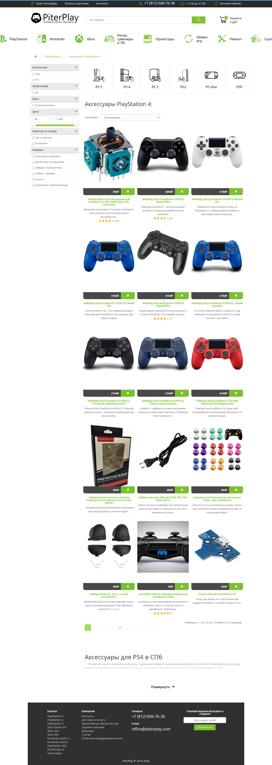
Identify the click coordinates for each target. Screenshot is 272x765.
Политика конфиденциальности (102, 738)
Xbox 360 (52, 734)
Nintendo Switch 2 (58, 738)
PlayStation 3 (55, 723)
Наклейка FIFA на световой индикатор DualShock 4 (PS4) (163, 595)
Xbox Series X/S (56, 727)
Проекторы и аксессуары (55, 751)
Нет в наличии (44, 137)
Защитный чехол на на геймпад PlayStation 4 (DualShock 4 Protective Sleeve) (108, 500)
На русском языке (45, 105)
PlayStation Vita (56, 745)
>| (149, 627)
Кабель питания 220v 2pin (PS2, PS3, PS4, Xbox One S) (163, 499)
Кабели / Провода (45, 173)
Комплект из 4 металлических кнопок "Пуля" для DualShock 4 (217, 499)
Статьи (86, 734)
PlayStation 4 (53, 56)
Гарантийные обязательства (100, 723)
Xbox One (53, 731)
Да (37, 92)
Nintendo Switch (57, 742)
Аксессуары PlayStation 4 (84, 56)
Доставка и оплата (93, 720)
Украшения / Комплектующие (52, 185)
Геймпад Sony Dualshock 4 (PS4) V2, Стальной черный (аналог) (109, 402)
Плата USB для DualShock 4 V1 (217, 594)
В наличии (41, 143)
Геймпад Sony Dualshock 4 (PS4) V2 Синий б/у (109, 304)
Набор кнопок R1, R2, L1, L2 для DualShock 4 (109, 595)
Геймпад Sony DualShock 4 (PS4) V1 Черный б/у (163, 200)
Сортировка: (91, 117)
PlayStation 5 (55, 716)
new (38, 73)
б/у (37, 79)
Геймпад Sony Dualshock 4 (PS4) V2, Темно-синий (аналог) (163, 402)
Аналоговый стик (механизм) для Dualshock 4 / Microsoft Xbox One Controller (109, 202)
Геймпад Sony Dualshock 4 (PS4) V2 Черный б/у (163, 304)
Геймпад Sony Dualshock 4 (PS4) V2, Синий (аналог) (217, 304)
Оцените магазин (93, 727)
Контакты (88, 716)
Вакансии (88, 731)
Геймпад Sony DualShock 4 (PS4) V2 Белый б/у (217, 200)
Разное (39, 179)
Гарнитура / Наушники (48, 156)
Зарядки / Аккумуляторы (49, 167)
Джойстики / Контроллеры (50, 162)
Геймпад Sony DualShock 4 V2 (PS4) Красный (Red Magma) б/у (217, 402)
